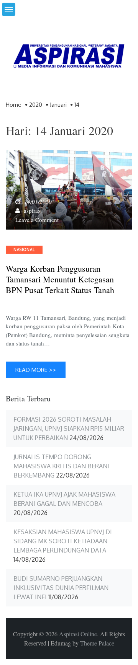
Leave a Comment (37, 219)
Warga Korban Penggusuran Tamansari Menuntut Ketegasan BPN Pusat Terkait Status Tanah (60, 279)
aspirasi (33, 210)
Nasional (24, 249)
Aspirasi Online (78, 634)
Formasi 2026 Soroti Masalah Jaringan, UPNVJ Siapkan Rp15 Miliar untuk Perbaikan (68, 429)
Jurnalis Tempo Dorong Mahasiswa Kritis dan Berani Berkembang (61, 466)
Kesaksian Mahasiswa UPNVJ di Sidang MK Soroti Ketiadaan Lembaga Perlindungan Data (62, 541)
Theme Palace (97, 643)
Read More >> (35, 369)
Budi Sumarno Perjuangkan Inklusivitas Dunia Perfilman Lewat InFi (60, 588)
